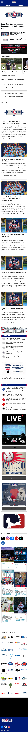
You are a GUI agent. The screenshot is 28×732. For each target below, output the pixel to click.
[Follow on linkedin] (3, 543)
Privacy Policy (11, 724)
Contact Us (18, 724)
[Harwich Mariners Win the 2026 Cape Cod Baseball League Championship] (5, 34)
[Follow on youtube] (17, 538)
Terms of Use (4, 724)
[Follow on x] (3, 538)
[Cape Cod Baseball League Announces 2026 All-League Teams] (14, 14)
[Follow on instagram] (8, 538)
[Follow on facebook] (12, 538)
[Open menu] (2, 2)
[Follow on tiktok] (21, 538)
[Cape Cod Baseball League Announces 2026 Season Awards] (5, 40)
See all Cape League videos (7, 75)
